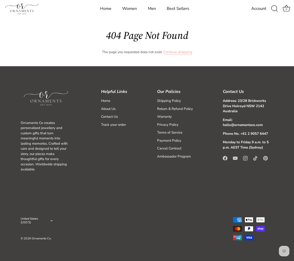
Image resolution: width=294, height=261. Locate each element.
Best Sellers (178, 8)
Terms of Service (169, 132)
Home (105, 8)
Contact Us (109, 116)
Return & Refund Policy (175, 108)
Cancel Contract (169, 148)
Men (152, 8)
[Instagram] (245, 158)
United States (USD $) (29, 220)
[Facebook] (225, 158)
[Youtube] (235, 158)
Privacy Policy (167, 124)
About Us (108, 108)
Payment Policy (169, 140)
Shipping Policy (169, 100)
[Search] (274, 9)
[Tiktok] (255, 158)
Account (258, 8)
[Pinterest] (265, 158)
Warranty (164, 116)
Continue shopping (177, 52)
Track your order (113, 124)
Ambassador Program (174, 156)
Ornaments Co (41, 238)
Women (129, 8)
